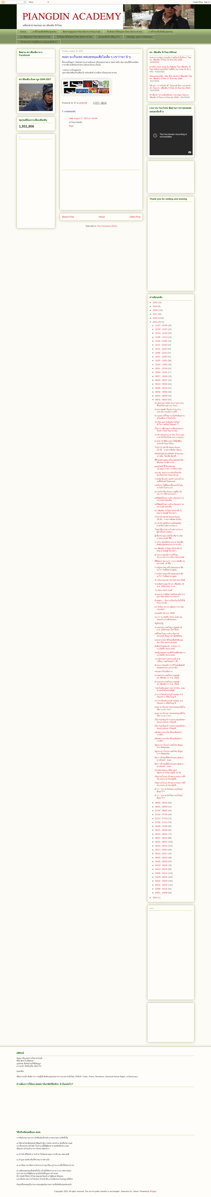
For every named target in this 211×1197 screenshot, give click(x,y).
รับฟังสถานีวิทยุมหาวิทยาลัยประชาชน (124, 31)
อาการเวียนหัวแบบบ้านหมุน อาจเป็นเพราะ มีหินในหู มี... (169, 695)
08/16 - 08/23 (161, 399)
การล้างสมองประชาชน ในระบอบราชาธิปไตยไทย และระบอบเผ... (170, 436)
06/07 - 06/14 (161, 838)
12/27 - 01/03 (161, 325)
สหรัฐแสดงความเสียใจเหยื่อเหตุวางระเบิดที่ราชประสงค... (170, 653)
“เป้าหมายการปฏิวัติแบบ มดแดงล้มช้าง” (38, 42)
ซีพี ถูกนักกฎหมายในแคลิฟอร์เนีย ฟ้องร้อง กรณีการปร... (169, 461)
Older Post (135, 217)
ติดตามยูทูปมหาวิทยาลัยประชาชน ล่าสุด (81, 31)
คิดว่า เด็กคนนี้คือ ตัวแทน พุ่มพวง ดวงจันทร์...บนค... (169, 758)
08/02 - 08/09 (161, 807)
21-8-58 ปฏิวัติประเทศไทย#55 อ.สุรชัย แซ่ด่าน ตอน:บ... (168, 524)
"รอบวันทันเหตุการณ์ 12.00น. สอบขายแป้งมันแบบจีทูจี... (170, 689)
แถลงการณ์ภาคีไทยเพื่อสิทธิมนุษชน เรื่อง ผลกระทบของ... (169, 641)
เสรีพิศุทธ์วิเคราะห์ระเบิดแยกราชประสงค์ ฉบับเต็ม (169, 499)
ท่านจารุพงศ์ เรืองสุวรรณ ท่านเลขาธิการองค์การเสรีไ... (168, 410)
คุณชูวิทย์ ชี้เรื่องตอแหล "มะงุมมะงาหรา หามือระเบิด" (168, 467)
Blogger (153, 1191)
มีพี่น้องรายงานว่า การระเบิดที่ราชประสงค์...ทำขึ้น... (170, 562)
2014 (155, 897)
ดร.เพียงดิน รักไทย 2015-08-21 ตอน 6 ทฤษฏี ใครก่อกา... (168, 511)
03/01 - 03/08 (161, 893)
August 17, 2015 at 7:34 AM (85, 118)
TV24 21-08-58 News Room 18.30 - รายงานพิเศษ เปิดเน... (169, 448)
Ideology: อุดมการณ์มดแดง (139, 37)
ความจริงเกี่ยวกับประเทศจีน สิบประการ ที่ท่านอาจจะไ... (168, 492)
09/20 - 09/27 (161, 380)
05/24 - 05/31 (161, 846)
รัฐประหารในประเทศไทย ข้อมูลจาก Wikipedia (169, 746)
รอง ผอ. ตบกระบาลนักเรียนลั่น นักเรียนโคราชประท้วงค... (168, 473)
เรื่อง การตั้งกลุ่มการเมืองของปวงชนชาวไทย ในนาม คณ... (169, 429)
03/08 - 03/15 (161, 889)
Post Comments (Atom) (107, 226)
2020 (155, 302)
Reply (71, 126)
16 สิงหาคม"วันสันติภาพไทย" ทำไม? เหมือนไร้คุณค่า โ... (167, 423)
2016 (155, 318)
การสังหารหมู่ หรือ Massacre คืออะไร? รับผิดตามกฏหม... (169, 568)
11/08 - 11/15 (161, 353)
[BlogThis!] (97, 103)
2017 (155, 314)
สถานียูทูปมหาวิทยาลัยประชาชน (35, 37)
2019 (155, 306)
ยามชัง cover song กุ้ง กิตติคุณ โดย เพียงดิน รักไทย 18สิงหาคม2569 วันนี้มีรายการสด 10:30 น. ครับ (170, 69)
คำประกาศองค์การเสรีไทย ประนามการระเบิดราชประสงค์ (169, 556)
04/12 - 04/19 (161, 869)
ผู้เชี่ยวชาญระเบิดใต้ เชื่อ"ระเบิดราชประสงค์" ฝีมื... (169, 537)
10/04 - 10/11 (161, 372)
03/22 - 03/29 (161, 881)
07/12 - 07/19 (161, 818)
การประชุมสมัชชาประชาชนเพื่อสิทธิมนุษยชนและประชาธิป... (169, 543)
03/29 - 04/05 (161, 877)
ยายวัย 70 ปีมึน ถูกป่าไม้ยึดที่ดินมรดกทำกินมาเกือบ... (168, 442)
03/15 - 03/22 (161, 885)
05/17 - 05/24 (161, 850)
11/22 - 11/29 (161, 345)
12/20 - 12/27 (161, 329)
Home (23, 31)
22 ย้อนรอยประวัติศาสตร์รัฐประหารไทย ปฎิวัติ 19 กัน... (169, 771)
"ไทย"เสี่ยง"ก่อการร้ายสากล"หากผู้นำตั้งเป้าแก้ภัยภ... (169, 530)
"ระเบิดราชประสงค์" (164, 590)
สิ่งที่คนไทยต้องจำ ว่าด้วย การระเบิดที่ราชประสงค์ (168, 647)
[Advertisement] (101, 190)
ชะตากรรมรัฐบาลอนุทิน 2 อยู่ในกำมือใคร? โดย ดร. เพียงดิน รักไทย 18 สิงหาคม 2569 (170, 58)
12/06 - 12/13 (161, 337)
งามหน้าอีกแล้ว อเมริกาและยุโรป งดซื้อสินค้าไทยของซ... (169, 480)
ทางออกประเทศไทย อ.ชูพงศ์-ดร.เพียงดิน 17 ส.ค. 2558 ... (168, 676)
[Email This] (94, 103)
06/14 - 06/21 (161, 834)
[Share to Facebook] (102, 103)
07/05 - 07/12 (161, 822)
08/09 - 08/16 (161, 803)
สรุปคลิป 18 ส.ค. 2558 (165, 613)
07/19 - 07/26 (161, 814)
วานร (71, 118)
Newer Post (68, 217)
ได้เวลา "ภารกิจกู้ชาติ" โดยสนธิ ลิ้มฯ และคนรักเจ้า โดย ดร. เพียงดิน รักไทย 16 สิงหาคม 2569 (170, 86)
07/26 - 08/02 (161, 810)
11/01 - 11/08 (161, 356)
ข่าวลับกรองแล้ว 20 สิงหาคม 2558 (170, 580)
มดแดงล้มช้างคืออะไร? (109, 37)
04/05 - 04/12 (161, 873)
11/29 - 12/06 (161, 341)
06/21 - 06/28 (161, 830)
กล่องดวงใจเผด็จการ (164, 671)
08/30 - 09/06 (161, 392)
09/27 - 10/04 (161, 376)
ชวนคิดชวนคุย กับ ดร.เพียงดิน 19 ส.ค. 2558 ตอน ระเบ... (169, 585)
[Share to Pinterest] (105, 103)
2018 (155, 310)
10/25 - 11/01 (161, 360)
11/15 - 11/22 (161, 349)
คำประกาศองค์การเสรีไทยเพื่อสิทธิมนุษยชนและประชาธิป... (170, 666)
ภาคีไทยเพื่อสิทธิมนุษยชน (44, 31)
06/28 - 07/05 (161, 826)
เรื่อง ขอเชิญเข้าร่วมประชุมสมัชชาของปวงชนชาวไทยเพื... (170, 720)
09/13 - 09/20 (161, 384)
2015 (155, 322)
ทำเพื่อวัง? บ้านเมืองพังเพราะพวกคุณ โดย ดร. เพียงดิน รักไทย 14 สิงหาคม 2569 (169, 96)
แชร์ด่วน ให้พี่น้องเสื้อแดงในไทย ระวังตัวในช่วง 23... (169, 486)
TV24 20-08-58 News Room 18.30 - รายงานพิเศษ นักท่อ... (169, 518)
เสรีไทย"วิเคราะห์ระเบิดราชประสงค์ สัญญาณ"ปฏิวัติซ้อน (168, 634)
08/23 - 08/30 (161, 396)
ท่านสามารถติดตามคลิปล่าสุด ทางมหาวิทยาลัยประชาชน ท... (170, 595)
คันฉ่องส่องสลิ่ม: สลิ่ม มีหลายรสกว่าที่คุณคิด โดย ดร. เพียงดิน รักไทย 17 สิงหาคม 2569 (171, 77)
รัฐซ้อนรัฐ (159, 623)
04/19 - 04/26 (161, 865)
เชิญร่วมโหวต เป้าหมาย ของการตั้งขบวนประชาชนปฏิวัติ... (170, 777)
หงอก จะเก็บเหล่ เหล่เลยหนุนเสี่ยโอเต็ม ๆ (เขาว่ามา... (170, 708)
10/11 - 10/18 (161, 368)
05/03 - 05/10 (161, 857)
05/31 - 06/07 (161, 842)
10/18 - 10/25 (161, 364)
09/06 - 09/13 (161, 388)
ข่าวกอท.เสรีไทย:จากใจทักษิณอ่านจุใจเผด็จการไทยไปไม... (170, 417)
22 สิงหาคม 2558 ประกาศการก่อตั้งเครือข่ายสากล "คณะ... (169, 404)
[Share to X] (99, 103)
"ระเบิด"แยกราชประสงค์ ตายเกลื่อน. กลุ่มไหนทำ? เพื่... (167, 660)
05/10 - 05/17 (161, 853)
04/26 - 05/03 (161, 861)
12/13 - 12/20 (161, 333)
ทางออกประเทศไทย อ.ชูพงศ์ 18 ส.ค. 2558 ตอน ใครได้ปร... (168, 628)
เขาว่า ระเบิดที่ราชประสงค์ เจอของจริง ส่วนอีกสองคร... (168, 618)
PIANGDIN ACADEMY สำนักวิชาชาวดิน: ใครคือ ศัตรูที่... (169, 454)
